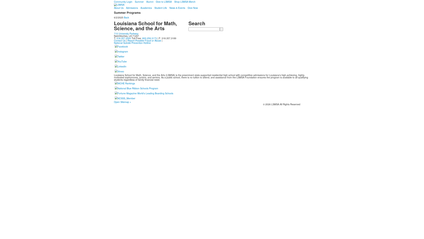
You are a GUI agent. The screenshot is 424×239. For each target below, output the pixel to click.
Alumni (149, 1)
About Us (119, 7)
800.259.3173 (150, 38)
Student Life (160, 7)
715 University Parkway (126, 33)
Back (126, 17)
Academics (146, 7)
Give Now (193, 7)
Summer (139, 1)
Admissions (132, 7)
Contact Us (120, 40)
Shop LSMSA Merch (184, 1)
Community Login (123, 1)
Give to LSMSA (164, 1)
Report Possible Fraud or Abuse (144, 40)
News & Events (177, 7)
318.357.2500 (123, 38)
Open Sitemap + (122, 102)
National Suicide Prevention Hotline (132, 42)
